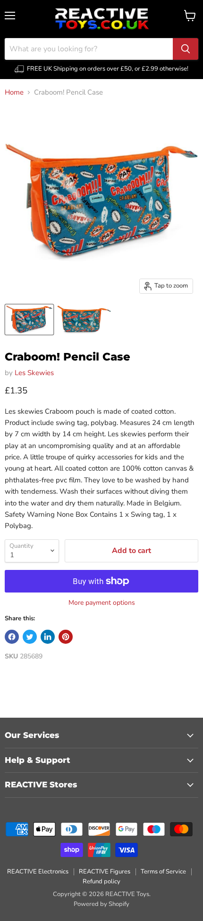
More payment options (101, 603)
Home (14, 92)
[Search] (185, 49)
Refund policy (101, 881)
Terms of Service (163, 871)
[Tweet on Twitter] (30, 637)
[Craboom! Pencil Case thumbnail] (29, 319)
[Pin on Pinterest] (66, 637)
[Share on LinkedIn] (48, 637)
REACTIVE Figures (104, 871)
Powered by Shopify (101, 904)
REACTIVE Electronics (37, 871)
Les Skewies (34, 372)
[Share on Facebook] (12, 637)
